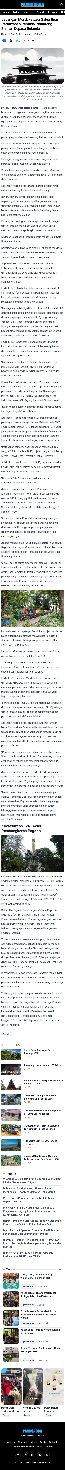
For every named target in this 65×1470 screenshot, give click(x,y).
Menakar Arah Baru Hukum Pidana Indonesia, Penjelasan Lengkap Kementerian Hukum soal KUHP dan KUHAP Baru (29, 1211)
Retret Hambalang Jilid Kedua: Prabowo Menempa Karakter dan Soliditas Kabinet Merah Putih (32, 1222)
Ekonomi (52, 12)
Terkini (16, 12)
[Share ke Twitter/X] (11, 40)
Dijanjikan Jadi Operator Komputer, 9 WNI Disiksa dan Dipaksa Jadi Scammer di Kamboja (31, 1232)
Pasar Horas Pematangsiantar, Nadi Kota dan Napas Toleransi (29, 1200)
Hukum (33, 1442)
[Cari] (61, 4)
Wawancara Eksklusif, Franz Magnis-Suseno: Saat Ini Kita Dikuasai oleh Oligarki (32, 1180)
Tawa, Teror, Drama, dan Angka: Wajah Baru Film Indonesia (38, 1276)
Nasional (28, 12)
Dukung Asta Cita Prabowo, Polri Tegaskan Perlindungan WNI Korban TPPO (28, 1255)
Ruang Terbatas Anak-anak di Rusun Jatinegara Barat (40, 1350)
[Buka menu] (3, 4)
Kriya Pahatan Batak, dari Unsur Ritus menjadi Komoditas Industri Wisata (38, 1314)
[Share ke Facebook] (4, 40)
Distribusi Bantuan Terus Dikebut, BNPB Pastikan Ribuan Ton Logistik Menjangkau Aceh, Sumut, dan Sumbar (32, 1243)
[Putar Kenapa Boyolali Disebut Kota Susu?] (33, 1386)
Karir (39, 1446)
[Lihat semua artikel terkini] (60, 1269)
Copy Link (29, 40)
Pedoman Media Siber (23, 1446)
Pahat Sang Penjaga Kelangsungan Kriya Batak (40, 1331)
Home (6, 12)
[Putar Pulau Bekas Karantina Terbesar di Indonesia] (54, 1386)
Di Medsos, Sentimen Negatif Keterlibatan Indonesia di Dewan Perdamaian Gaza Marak (29, 1190)
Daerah (40, 12)
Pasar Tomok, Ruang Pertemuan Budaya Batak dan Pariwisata (38, 1295)
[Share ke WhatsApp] (18, 40)
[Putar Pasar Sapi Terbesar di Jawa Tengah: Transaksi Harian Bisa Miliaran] (11, 1386)
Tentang (49, 1446)
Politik (43, 1442)
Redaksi (53, 1442)
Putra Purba (40, 34)
